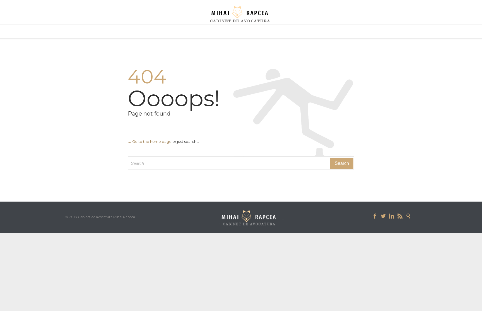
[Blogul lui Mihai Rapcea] (241, 14)
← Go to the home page (150, 141)
